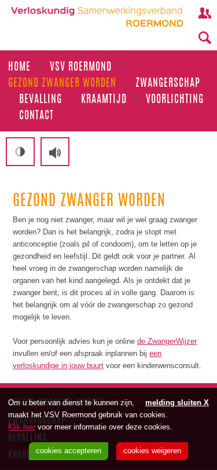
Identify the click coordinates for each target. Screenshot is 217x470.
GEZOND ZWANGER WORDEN (62, 84)
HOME (19, 68)
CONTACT (36, 116)
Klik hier (21, 427)
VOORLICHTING (175, 100)
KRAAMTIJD (104, 100)
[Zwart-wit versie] (20, 151)
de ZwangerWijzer (167, 341)
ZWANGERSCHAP (167, 84)
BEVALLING (40, 100)
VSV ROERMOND (81, 68)
